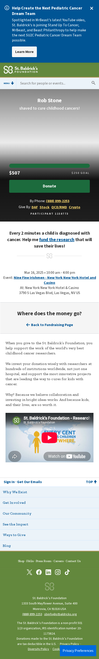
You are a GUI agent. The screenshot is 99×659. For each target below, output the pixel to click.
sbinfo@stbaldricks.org (60, 614)
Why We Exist (15, 492)
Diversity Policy (38, 649)
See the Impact (15, 524)
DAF (35, 207)
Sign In (9, 481)
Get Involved (14, 502)
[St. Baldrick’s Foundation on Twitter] (29, 573)
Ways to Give (14, 535)
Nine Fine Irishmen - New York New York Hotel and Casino (55, 280)
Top (89, 481)
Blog (7, 545)
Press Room (43, 561)
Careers (58, 561)
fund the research (56, 239)
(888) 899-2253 (57, 201)
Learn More (24, 51)
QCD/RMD (59, 207)
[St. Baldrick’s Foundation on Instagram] (58, 573)
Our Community (17, 513)
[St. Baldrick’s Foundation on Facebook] (39, 573)
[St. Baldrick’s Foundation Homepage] (21, 70)
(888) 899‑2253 (32, 614)
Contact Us (73, 561)
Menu (7, 83)
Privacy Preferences (78, 650)
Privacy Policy (69, 644)
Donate (49, 186)
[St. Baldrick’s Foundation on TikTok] (67, 573)
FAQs (30, 561)
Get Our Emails (29, 481)
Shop (21, 561)
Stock (45, 207)
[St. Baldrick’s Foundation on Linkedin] (48, 573)
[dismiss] (91, 8)
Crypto (74, 207)
